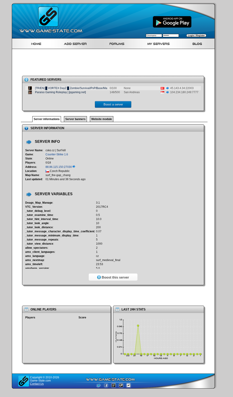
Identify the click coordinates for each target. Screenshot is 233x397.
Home (36, 43)
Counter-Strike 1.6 (57, 154)
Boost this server (115, 277)
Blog (197, 43)
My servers (158, 43)
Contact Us (37, 383)
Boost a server (113, 104)
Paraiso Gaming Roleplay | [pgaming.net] (60, 92)
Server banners (75, 119)
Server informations (47, 119)
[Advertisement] (115, 63)
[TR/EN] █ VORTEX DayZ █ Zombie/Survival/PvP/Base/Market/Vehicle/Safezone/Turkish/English (94, 88)
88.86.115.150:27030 (59, 167)
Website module (101, 119)
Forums (116, 43)
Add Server (75, 43)
